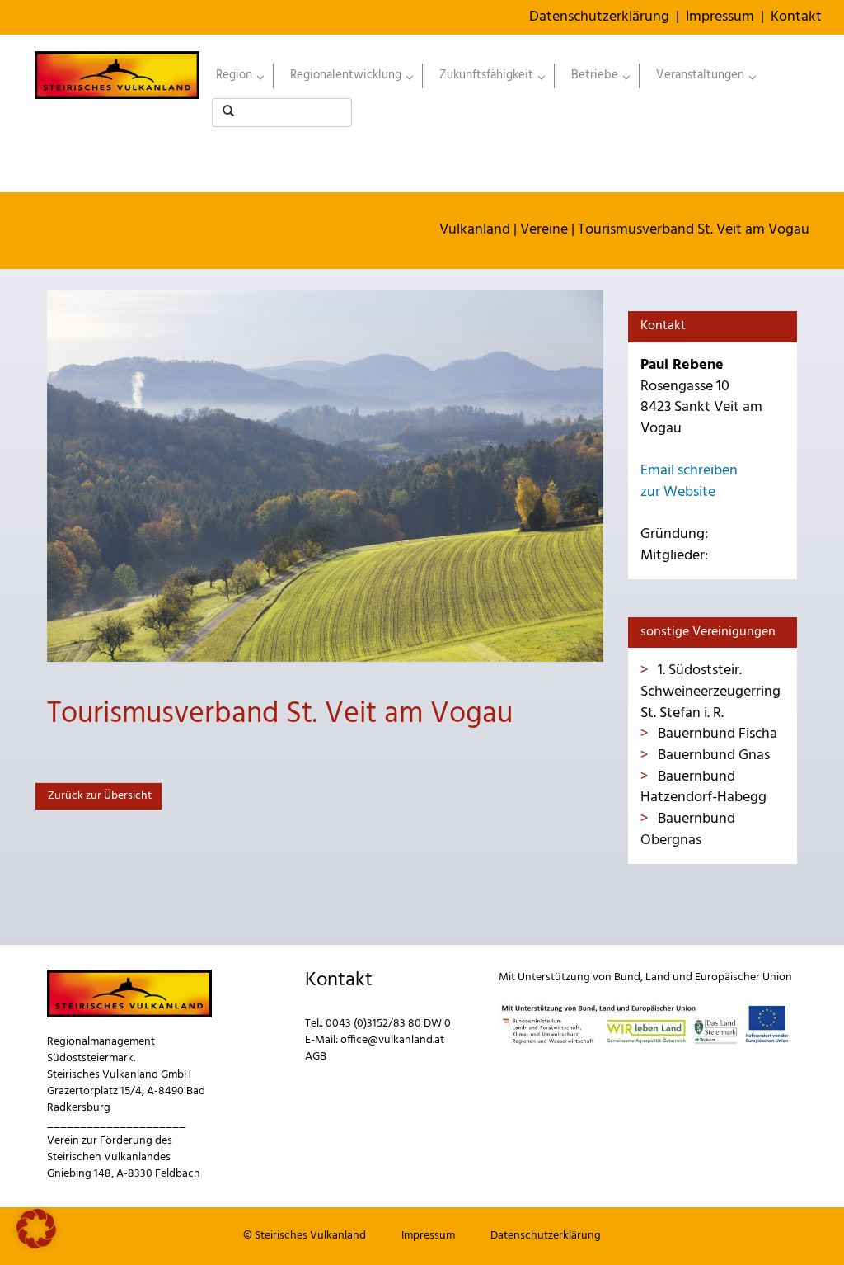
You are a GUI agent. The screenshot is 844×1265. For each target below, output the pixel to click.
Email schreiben (689, 471)
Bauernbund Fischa (715, 734)
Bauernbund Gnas (712, 755)
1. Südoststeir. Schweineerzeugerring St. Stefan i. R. (710, 691)
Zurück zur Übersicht (98, 795)
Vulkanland (474, 230)
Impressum (720, 17)
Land (657, 977)
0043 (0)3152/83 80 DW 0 (388, 1023)
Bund (627, 977)
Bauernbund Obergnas (687, 829)
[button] (36, 1228)
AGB (315, 1056)
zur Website (677, 492)
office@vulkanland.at (392, 1040)
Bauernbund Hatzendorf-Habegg (703, 787)
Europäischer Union (743, 977)
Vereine (544, 230)
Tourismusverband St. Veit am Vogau (693, 230)
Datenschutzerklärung (599, 17)
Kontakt (796, 17)
